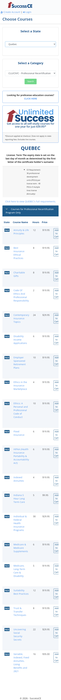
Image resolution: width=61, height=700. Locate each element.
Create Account (11, 12)
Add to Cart (56, 233)
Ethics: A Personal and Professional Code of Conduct (21, 410)
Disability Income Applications (20, 340)
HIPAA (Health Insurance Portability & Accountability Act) (21, 456)
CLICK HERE (30, 98)
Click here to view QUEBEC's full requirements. (30, 201)
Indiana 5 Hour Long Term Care (19, 499)
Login (28, 12)
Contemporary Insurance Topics (21, 318)
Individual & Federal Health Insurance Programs (20, 523)
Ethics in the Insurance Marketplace (20, 386)
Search (30, 81)
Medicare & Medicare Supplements (21, 548)
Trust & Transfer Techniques (20, 612)
